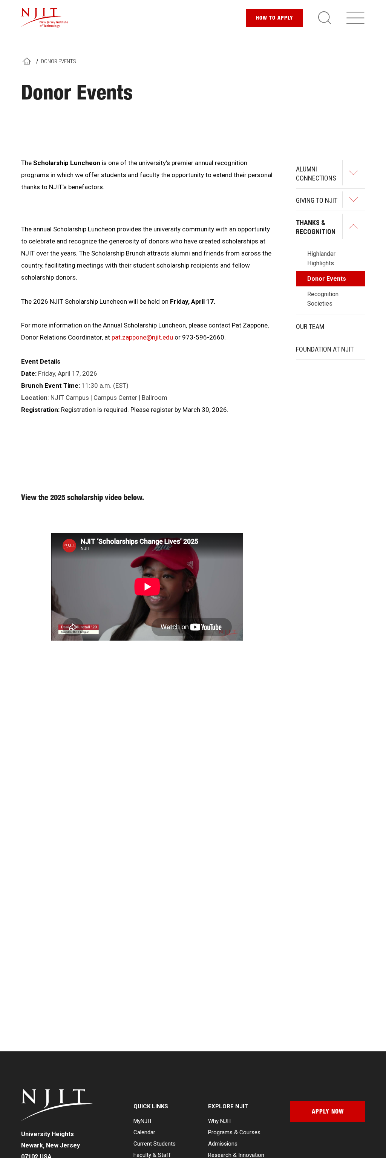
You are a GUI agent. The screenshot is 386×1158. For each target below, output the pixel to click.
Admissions (222, 1143)
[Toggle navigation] (355, 17)
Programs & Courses (234, 1132)
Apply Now (328, 1112)
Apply (274, 18)
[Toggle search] (324, 17)
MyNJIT (142, 1121)
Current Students (154, 1143)
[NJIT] (44, 18)
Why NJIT (220, 1121)
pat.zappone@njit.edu (142, 337)
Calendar (144, 1132)
